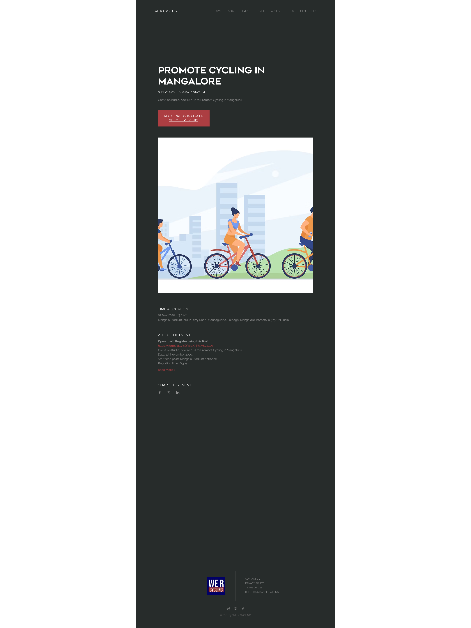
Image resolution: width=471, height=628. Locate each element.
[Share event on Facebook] (160, 392)
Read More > (166, 370)
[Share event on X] (169, 392)
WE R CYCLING (166, 11)
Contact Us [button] (253, 579)
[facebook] (243, 609)
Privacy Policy (254, 583)
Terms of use (254, 587)
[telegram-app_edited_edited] (228, 609)
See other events (183, 120)
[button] (233, 11)
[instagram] (235, 609)
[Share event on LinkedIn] (178, 392)
